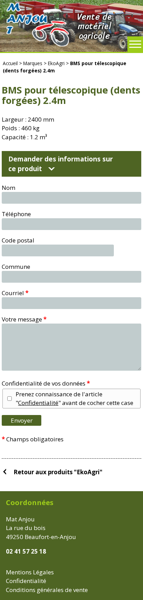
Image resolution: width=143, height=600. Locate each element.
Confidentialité (38, 403)
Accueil (10, 63)
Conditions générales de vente (47, 590)
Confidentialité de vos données (46, 383)
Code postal (18, 240)
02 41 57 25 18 (26, 551)
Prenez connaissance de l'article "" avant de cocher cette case (74, 398)
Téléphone (16, 214)
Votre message (24, 319)
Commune (16, 267)
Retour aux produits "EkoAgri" (58, 472)
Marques (32, 63)
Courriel (15, 293)
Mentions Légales (30, 572)
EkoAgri (56, 63)
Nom (8, 188)
